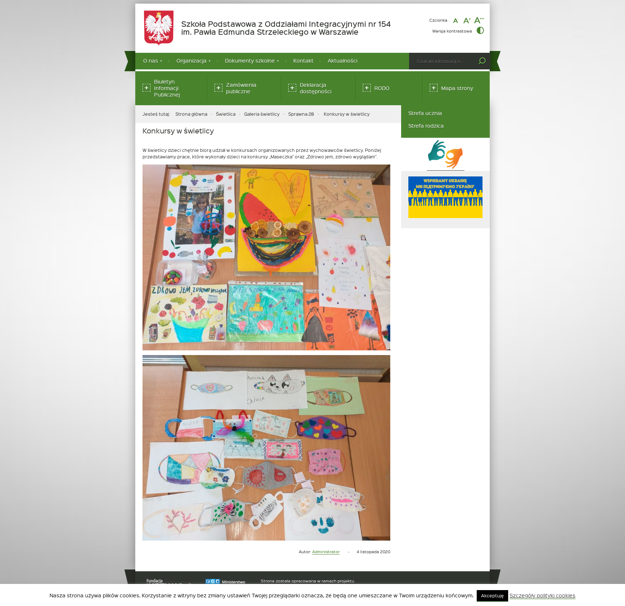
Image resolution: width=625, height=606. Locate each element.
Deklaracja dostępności (315, 88)
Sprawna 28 (301, 114)
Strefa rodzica (426, 125)
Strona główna (191, 114)
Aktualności (342, 60)
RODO (382, 88)
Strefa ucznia (425, 113)
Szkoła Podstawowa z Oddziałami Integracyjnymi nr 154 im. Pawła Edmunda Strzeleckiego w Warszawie (287, 28)
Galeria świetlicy (262, 114)
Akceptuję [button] (492, 595)
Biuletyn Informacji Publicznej (167, 88)
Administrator (326, 551)
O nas (150, 60)
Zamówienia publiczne (241, 88)
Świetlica (225, 114)
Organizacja (192, 60)
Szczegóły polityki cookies (542, 595)
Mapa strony (457, 88)
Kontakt (303, 60)
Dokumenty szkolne (250, 60)
